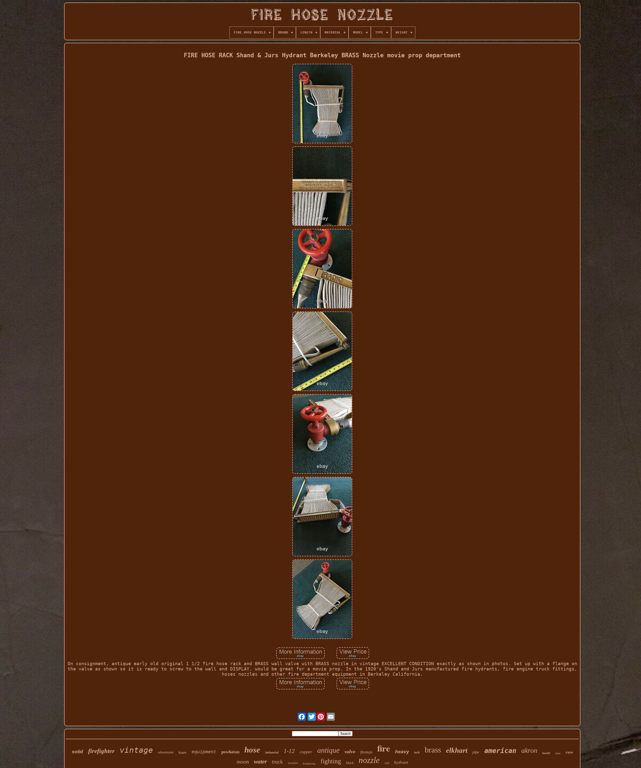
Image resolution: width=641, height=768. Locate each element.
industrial (272, 752)
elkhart (456, 750)
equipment (204, 751)
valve (350, 751)
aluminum (166, 752)
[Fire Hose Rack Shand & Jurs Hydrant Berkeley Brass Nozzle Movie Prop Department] (322, 104)
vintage (136, 749)
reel (387, 763)
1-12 (289, 751)
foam (183, 752)
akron (529, 750)
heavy (402, 751)
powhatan (230, 751)
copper (306, 751)
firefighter (101, 750)
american (500, 750)
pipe (475, 752)
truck (277, 762)
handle (546, 752)
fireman (366, 752)
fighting (330, 761)
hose (252, 749)
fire (383, 748)
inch (417, 752)
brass (433, 749)
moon (243, 761)
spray (558, 753)
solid (77, 751)
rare (569, 752)
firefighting (309, 763)
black (350, 763)
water (260, 761)
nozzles (293, 763)
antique (328, 750)
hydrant (401, 762)
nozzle (369, 760)
